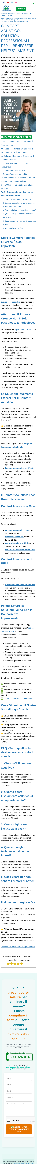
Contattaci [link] (21, 9)
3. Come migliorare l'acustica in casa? (19, 210)
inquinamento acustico (24, 329)
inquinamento (21, 21)
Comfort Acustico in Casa (14, 170)
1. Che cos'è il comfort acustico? (17, 199)
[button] (23, 2)
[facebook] (4, 2)
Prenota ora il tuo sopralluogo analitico (18, 947)
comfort (10, 21)
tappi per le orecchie (10, 302)
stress (5, 21)
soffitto (27, 21)
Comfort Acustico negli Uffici (15, 174)
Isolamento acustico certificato (19, 468)
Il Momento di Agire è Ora (12, 228)
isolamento (15, 21)
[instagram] (15, 2)
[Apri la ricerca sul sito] (33, 4)
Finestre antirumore (14, 537)
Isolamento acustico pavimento (20, 550)
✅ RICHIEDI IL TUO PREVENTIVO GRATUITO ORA (19, 1129)
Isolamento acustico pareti (17, 530)
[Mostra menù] (32, 8)
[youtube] (8, 2)
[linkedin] (12, 2)
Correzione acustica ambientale (20, 585)
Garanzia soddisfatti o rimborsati (18, 699)
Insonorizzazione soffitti (16, 543)
